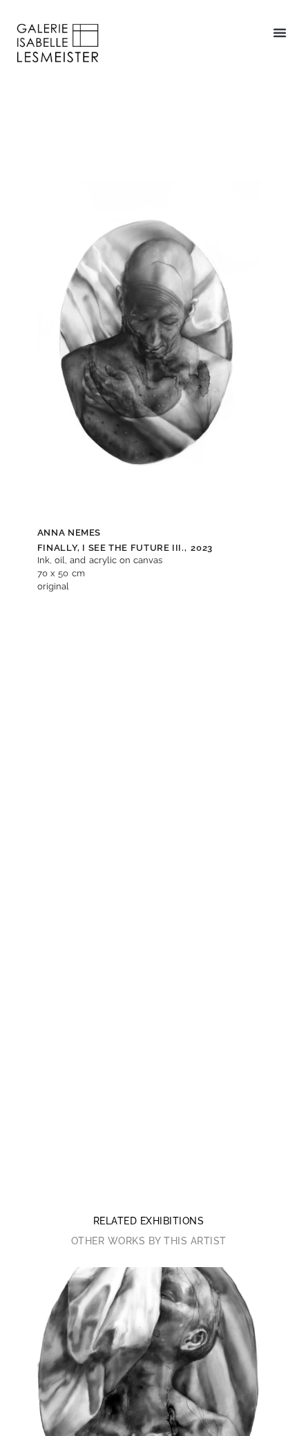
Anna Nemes (69, 532)
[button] (279, 32)
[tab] (148, 1220)
